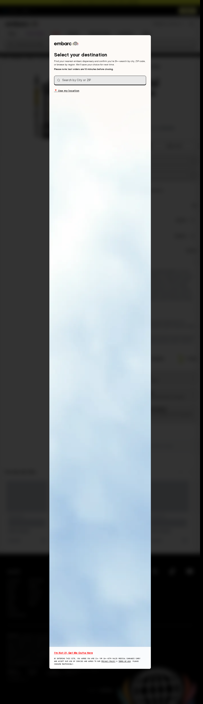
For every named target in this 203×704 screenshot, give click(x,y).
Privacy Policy (108, 661)
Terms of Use (125, 661)
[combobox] (100, 80)
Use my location (66, 90)
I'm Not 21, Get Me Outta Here (73, 652)
